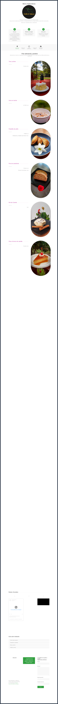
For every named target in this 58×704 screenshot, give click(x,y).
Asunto (38, 661)
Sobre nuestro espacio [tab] (14, 640)
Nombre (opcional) (40, 677)
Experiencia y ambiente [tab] (14, 642)
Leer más (10, 64)
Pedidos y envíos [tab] (13, 647)
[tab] (17, 47)
